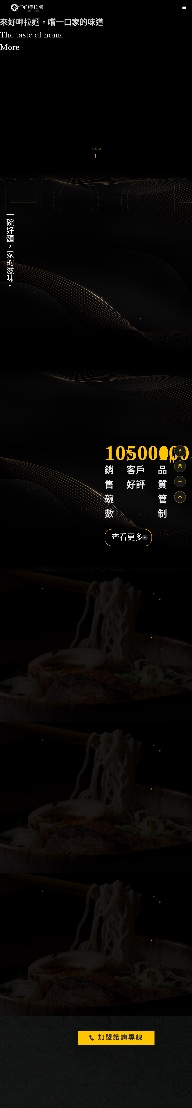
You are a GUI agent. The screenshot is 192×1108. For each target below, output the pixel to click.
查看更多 (127, 537)
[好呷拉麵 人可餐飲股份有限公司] (26, 7)
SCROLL (96, 148)
